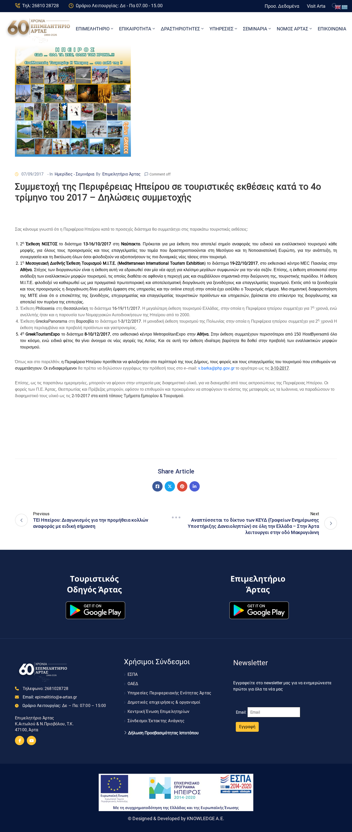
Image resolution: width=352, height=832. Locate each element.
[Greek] (344, 6)
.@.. (216, 368)
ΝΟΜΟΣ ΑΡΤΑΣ (292, 28)
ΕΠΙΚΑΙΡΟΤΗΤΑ (135, 28)
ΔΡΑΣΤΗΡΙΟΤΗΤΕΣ (180, 28)
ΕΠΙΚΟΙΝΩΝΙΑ (332, 28)
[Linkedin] (194, 486)
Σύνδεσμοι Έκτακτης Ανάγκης (156, 720)
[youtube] (31, 740)
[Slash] (176, 517)
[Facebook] (157, 486)
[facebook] (19, 740)
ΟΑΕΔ (133, 683)
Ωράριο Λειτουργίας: (64, 705)
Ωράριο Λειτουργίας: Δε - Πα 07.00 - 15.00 (119, 5)
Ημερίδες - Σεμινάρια (74, 174)
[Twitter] (170, 486)
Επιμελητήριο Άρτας (121, 174)
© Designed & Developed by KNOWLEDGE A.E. (176, 818)
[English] (338, 6)
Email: (50, 697)
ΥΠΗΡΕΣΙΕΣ (221, 28)
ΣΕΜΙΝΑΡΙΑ (255, 28)
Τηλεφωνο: (45, 688)
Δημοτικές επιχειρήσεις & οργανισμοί (164, 702)
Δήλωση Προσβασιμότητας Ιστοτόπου (163, 733)
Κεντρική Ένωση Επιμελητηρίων (159, 711)
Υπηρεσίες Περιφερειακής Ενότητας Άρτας (170, 692)
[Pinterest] (182, 486)
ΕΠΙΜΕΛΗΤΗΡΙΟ (93, 28)
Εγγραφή (247, 726)
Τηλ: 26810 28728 (40, 5)
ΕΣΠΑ (133, 674)
